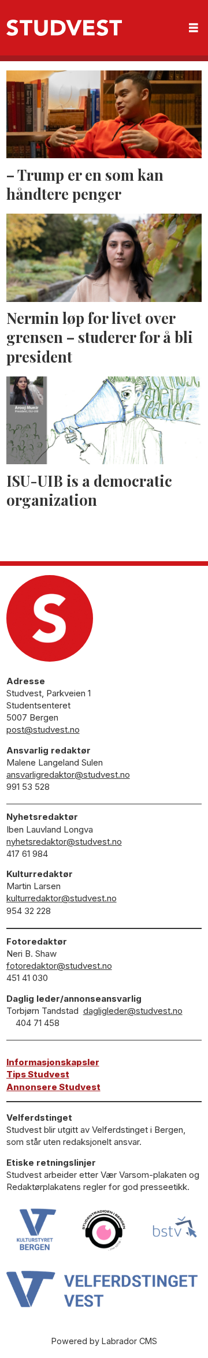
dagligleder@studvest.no (133, 1010)
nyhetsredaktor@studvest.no (64, 841)
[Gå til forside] (64, 28)
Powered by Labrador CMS (104, 1341)
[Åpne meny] (193, 28)
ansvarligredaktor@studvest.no (68, 774)
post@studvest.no (43, 729)
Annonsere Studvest (53, 1086)
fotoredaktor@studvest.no (59, 965)
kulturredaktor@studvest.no (61, 898)
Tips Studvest (37, 1074)
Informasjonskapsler (52, 1062)
